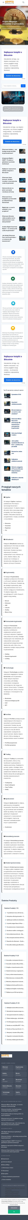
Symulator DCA (16, 394)
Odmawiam (14, 1208)
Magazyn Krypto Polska (11, 1193)
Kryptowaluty (9, 572)
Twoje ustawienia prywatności (11, 1176)
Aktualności (9, 539)
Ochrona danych (7, 1161)
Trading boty (8, 782)
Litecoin (7, 607)
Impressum (5, 1158)
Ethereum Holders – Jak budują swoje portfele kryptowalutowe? (9, 151)
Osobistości (8, 827)
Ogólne (7, 497)
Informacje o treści (7, 1167)
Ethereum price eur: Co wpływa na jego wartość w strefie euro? (12, 1119)
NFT (6, 705)
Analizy (7, 610)
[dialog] (14, 1206)
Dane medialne (6, 1179)
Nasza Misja (5, 1164)
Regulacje (8, 528)
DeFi (6, 703)
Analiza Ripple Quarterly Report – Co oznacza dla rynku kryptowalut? (9, 228)
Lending (7, 658)
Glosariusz (5, 1170)
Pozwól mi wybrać (14, 1204)
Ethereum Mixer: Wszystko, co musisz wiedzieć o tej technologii (12, 1105)
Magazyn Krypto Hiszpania (12, 1195)
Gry (6, 530)
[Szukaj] (23, 85)
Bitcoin (7, 600)
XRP (6, 605)
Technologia (9, 668)
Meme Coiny (8, 612)
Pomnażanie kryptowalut (13, 621)
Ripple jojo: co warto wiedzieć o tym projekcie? (8, 209)
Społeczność (9, 799)
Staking (7, 654)
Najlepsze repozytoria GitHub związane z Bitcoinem (9, 170)
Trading (7, 754)
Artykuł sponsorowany (12, 863)
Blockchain (8, 698)
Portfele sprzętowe (10, 745)
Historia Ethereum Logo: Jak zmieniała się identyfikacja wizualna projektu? (13, 1123)
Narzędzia (5, 1173)
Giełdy (6, 789)
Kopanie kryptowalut (10, 656)
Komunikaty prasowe (12, 836)
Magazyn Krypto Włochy (12, 1197)
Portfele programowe (11, 742)
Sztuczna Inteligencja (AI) (12, 700)
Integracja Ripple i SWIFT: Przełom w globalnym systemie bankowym (11, 1141)
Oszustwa (8, 525)
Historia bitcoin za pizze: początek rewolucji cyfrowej (8, 190)
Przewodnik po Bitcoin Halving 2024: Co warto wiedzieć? (12, 1114)
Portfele (8, 714)
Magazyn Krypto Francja (12, 1192)
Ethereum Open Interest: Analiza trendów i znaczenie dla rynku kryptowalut (13, 1150)
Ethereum (7, 603)
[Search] (23, 2)
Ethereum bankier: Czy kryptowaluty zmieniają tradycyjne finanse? (11, 1110)
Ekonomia (7, 523)
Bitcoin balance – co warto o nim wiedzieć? (17, 412)
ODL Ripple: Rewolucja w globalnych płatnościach (11, 1132)
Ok (14, 1211)
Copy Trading (8, 787)
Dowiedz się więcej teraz (13, 75)
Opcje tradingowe (10, 785)
